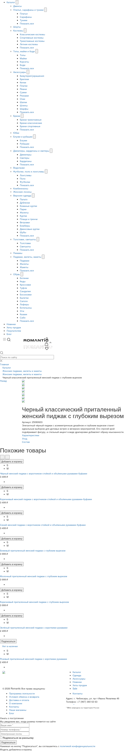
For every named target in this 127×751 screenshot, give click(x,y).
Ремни (23, 89)
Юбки (16, 132)
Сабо (22, 317)
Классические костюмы (32, 34)
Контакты (14, 706)
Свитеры (24, 157)
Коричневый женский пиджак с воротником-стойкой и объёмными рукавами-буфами (46, 499)
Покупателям (14, 330)
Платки (23, 85)
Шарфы (24, 108)
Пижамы (17, 253)
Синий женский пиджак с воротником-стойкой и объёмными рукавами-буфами (43, 524)
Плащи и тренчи (29, 219)
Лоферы (24, 304)
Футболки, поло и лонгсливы (28, 171)
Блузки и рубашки (22, 136)
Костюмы (18, 30)
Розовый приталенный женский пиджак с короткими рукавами (33, 658)
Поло (22, 178)
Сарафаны (26, 16)
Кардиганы (26, 161)
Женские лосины (22, 191)
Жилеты (24, 212)
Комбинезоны (20, 188)
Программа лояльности (22, 693)
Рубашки (24, 143)
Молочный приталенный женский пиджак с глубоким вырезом (33, 576)
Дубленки (25, 202)
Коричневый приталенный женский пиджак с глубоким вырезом (34, 601)
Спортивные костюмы (31, 37)
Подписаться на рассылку (18, 737)
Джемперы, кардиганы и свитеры (31, 150)
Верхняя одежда (22, 195)
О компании (15, 703)
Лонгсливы (25, 175)
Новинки (11, 324)
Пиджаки (24, 260)
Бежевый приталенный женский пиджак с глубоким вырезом (32, 550)
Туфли (23, 287)
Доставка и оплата (19, 700)
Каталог (11, 2)
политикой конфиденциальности (77, 746)
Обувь (16, 274)
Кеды (22, 281)
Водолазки (19, 167)
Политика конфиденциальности (19, 678)
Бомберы (25, 225)
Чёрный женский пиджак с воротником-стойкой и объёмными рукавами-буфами (43, 473)
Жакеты (24, 267)
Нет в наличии (10, 646)
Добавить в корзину (11, 461)
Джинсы (17, 6)
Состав (26, 441)
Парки (23, 209)
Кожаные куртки (28, 205)
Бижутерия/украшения (32, 75)
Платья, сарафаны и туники (28, 9)
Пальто (23, 199)
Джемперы (25, 154)
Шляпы (24, 105)
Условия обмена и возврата (17, 681)
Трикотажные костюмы (32, 40)
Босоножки (26, 294)
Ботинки (24, 278)
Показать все (27, 23)
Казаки (23, 314)
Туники (23, 20)
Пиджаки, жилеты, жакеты (27, 256)
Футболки (25, 181)
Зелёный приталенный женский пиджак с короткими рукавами (33, 627)
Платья (24, 13)
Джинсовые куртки (30, 229)
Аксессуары (19, 72)
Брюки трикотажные (31, 119)
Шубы (23, 232)
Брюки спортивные (30, 126)
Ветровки (25, 222)
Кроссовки (25, 284)
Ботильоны (26, 307)
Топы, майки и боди (24, 51)
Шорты (17, 26)
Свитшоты (25, 246)
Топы (22, 55)
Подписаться (8, 641)
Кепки (23, 82)
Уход (24, 438)
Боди (22, 65)
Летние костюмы (29, 44)
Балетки (24, 297)
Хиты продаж (14, 327)
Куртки (23, 215)
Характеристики (30, 435)
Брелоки (24, 79)
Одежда (77, 675)
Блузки (23, 140)
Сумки (23, 92)
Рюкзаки (24, 95)
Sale (75, 688)
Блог (9, 334)
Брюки (16, 115)
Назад (3, 380)
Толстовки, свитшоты (25, 239)
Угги (22, 311)
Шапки (23, 102)
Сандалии (25, 291)
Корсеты (24, 61)
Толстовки (25, 243)
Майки (23, 58)
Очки (22, 98)
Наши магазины (17, 709)
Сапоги (24, 301)
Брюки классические (31, 122)
